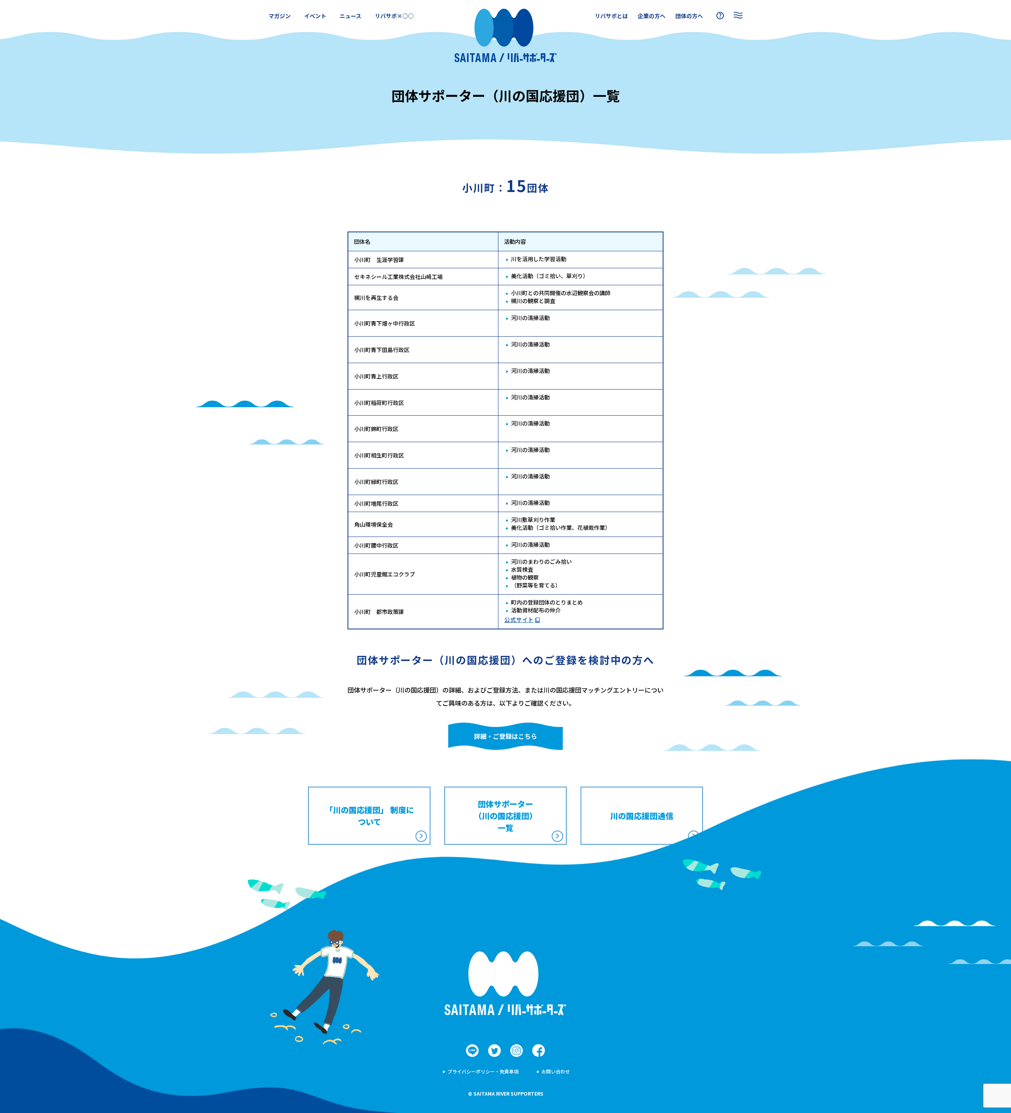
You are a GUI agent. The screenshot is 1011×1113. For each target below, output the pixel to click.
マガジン (280, 16)
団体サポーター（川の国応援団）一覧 (505, 815)
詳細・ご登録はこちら (505, 736)
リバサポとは (611, 16)
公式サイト (519, 619)
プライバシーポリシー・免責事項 (483, 1071)
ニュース (350, 16)
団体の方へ (689, 16)
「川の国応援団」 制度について (369, 815)
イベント (315, 16)
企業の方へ (651, 16)
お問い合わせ (555, 1071)
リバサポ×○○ (394, 16)
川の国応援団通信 (641, 815)
